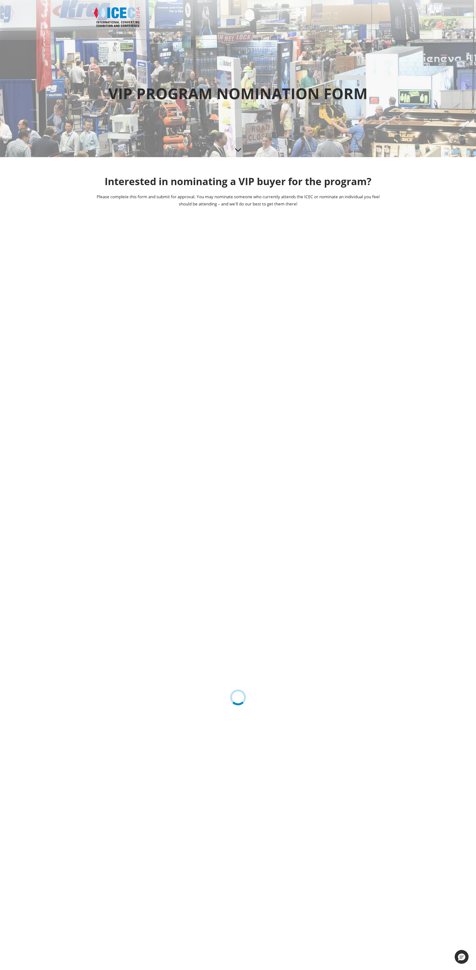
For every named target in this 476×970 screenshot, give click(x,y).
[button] (462, 957)
